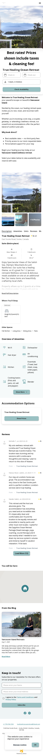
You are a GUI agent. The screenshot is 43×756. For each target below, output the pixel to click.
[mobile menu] (40, 3)
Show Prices (21, 418)
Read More (6, 656)
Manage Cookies (19, 745)
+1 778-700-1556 (8, 724)
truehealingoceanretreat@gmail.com (28, 724)
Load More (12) (21, 553)
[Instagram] (29, 713)
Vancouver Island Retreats (13, 639)
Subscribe (21, 705)
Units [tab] (26, 231)
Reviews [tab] (33, 231)
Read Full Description (10, 293)
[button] (25, 588)
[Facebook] (25, 713)
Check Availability (21, 89)
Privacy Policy (11, 699)
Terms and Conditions (25, 697)
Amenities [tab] (17, 231)
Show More (20, 392)
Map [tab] (41, 231)
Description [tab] (7, 231)
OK (35, 745)
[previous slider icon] (3, 21)
